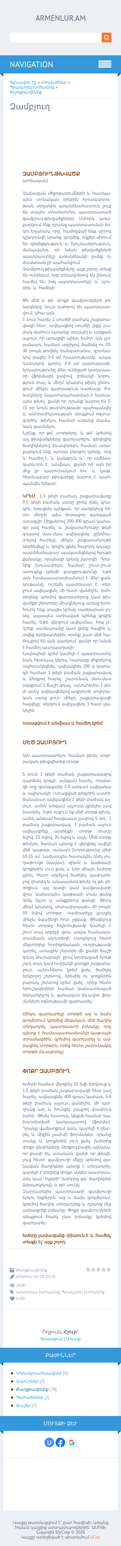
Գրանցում (51, 1338)
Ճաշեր (23, 1405)
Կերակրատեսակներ (39, 1373)
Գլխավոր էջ (23, 82)
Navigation (31, 64)
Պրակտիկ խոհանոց (32, 87)
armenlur (24, 1276)
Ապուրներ (27, 1381)
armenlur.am (60, 18)
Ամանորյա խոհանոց (38, 1292)
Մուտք (73, 1338)
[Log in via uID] (49, 1442)
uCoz (95, 1537)
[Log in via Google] (71, 1442)
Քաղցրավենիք (26, 92)
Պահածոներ (29, 1397)
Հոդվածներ (53, 82)
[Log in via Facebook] (60, 1442)
